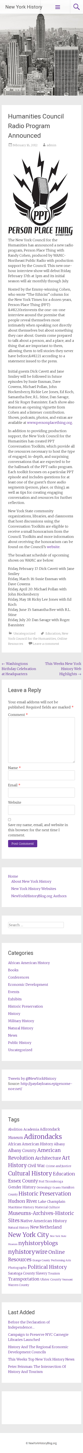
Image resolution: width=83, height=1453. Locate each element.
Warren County (18, 1285)
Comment (18, 715)
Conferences (18, 977)
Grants (56, 1187)
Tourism (54, 1273)
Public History (19, 1042)
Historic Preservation (25, 1006)
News (12, 1035)
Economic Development (28, 984)
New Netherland (46, 1227)
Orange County (41, 1260)
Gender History (22, 1187)
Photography (17, 1268)
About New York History (31, 881)
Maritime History (21, 1207)
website (53, 547)
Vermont (67, 1279)
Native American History (43, 1220)
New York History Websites (33, 889)
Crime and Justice (58, 1166)
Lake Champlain (51, 1201)
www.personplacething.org (49, 422)
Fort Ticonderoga (51, 1181)
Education (53, 633)
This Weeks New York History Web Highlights (63, 668)
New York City (28, 1235)
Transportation (23, 1279)
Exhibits (15, 999)
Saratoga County (21, 1273)
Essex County (23, 1181)
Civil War (36, 1165)
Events (13, 992)
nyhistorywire (27, 1251)
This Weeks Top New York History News (41, 1359)
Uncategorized (24, 633)
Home (13, 876)
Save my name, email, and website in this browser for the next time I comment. (38, 830)
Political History (47, 1267)
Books (13, 970)
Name (14, 768)
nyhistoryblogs (38, 1243)
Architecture (48, 1158)
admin (51, 145)
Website (14, 802)
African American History (29, 963)
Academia (31, 1129)
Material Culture (47, 1207)
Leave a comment (46, 644)
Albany (59, 1144)
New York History (23, 7)
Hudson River (22, 1201)
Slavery (41, 1273)
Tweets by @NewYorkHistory (32, 1078)
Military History (21, 1021)
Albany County (22, 1150)
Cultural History (30, 1173)
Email (14, 785)
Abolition (15, 1129)
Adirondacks (43, 1137)
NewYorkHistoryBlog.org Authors (39, 896)
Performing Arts (61, 1260)
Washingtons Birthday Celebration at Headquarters (19, 668)
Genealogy (44, 1187)
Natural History (20, 1028)
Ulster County (50, 1279)
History (14, 1013)
